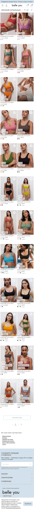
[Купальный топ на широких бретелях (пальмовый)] (3, 105)
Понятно (28, 504)
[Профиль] (6, 5)
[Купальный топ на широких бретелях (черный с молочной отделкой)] (8, 290)
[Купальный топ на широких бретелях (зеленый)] (3, 272)
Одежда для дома (7, 439)
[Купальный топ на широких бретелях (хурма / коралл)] (8, 391)
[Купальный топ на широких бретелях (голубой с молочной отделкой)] (0, 306)
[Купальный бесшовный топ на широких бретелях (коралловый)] (8, 222)
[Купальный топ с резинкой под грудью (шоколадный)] (8, 358)
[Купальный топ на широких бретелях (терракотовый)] (25, 358)
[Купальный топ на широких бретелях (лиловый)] (2, 39)
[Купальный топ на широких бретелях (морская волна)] (8, 256)
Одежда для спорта (8, 441)
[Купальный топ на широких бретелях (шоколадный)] (25, 122)
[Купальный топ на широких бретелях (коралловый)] (8, 23)
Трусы (4, 444)
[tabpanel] (8, 23)
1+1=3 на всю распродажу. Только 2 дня (17, 1)
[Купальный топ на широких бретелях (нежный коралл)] (0, 105)
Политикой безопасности (13, 508)
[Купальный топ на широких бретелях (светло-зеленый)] (0, 39)
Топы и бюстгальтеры (8, 442)
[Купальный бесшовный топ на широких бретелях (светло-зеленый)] (25, 222)
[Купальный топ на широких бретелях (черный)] (17, 138)
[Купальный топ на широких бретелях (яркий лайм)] (25, 188)
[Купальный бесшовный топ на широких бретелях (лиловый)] (0, 238)
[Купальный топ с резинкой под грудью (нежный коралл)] (25, 56)
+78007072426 (7, 496)
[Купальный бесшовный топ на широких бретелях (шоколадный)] (3, 238)
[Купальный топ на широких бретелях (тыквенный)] (8, 89)
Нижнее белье (6, 436)
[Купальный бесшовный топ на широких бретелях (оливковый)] (2, 238)
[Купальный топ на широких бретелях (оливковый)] (0, 272)
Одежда (4, 437)
